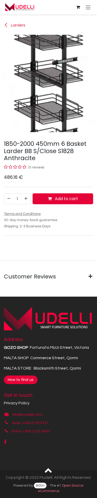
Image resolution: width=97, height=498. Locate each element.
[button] (48, 470)
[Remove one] (8, 199)
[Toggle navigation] (88, 7)
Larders (17, 25)
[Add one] (26, 199)
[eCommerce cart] (78, 7)
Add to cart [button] (66, 199)
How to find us (20, 379)
